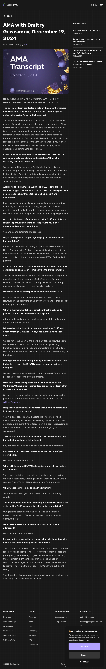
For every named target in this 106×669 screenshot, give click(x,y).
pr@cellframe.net (87, 617)
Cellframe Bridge (9, 622)
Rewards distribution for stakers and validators (86, 40)
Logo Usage (33, 644)
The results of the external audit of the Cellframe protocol (87, 63)
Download (7, 617)
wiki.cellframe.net (11, 402)
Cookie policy (84, 640)
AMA (25, 45)
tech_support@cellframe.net (91, 622)
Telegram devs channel (64, 622)
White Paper (8, 626)
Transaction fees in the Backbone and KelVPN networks (87, 51)
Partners (32, 635)
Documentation (61, 617)
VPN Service (8, 631)
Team (31, 622)
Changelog (33, 631)
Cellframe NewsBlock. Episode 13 (86, 30)
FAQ (30, 640)
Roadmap (32, 617)
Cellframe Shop (9, 635)
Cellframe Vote (9, 640)
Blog (30, 626)
